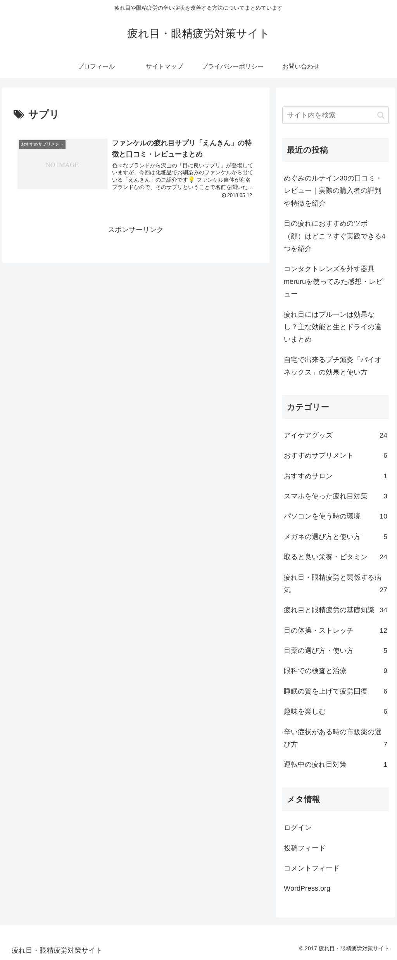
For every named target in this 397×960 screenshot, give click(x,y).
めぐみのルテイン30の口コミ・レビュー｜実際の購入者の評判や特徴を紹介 (333, 190)
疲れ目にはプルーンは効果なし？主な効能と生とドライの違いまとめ (332, 327)
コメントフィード (312, 868)
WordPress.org (307, 888)
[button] (381, 115)
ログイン (298, 827)
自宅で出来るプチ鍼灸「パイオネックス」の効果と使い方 (332, 366)
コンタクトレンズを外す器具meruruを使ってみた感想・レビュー (333, 281)
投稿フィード (305, 848)
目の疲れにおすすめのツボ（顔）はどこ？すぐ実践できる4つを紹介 (334, 236)
